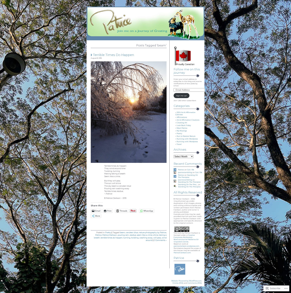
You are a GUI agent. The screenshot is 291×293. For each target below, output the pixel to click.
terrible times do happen (112, 238)
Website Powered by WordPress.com (186, 281)
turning (126, 238)
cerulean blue (132, 232)
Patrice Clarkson (109, 235)
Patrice (98, 235)
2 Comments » (160, 240)
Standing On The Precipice (188, 176)
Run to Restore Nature (186, 136)
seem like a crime (144, 235)
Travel (179, 144)
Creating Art (182, 123)
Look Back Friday (184, 125)
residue (133, 235)
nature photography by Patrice (152, 232)
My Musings (182, 131)
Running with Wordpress (187, 139)
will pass (157, 238)
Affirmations (182, 117)
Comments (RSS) (194, 283)
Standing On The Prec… (188, 184)
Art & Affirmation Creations (188, 120)
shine (155, 235)
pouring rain (123, 235)
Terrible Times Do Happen (113, 55)
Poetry (108, 232)
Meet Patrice (182, 128)
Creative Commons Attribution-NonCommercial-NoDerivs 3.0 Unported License (186, 238)
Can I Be (190, 170)
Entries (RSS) (178, 283)
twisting (135, 238)
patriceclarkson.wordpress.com (186, 246)
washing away (146, 238)
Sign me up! (181, 96)
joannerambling (185, 172)
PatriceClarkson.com (182, 253)
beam (122, 232)
